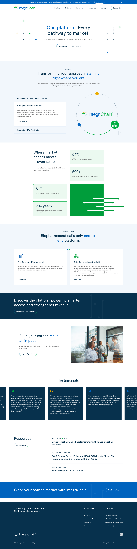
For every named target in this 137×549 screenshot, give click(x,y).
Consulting (79, 8)
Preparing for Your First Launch (32, 98)
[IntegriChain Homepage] (25, 8)
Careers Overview (111, 515)
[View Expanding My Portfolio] (79, 124)
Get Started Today (114, 490)
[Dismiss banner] (122, 2)
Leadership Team (90, 519)
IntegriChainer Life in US (113, 519)
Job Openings (109, 526)
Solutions (57, 8)
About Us (87, 515)
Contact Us (117, 8)
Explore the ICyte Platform (25, 312)
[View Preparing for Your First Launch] (97, 93)
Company (103, 8)
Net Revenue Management (31, 262)
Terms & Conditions (118, 543)
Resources (92, 8)
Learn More (23, 122)
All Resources (21, 445)
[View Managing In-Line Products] (115, 124)
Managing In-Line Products (29, 105)
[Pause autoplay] (120, 133)
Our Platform (76, 46)
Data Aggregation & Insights (87, 262)
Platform (68, 8)
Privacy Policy (106, 543)
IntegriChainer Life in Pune (114, 522)
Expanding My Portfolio (28, 130)
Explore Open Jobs (28, 354)
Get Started (63, 46)
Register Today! (99, 2)
